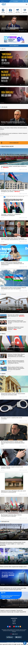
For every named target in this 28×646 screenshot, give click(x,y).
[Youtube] (14, 627)
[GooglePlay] (9, 637)
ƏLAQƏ (14, 620)
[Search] (23, 1)
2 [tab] (11, 34)
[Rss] (20, 627)
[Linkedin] (18, 627)
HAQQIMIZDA (14, 618)
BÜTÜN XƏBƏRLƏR (14, 45)
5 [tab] (15, 34)
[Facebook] (8, 627)
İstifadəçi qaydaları (10, 642)
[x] (12, 627)
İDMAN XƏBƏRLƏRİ (14, 142)
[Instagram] (10, 627)
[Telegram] (16, 627)
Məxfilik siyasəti (18, 642)
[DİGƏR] (26, 4)
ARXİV (14, 621)
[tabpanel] (14, 24)
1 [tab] (10, 34)
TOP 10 (14, 623)
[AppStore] (18, 637)
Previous (2, 24)
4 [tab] (14, 34)
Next (26, 24)
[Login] (26, 1)
